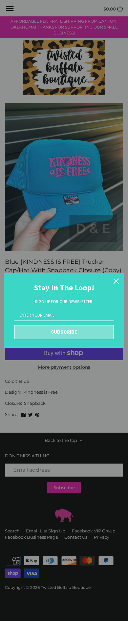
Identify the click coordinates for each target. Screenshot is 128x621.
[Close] (116, 281)
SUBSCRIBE (64, 332)
